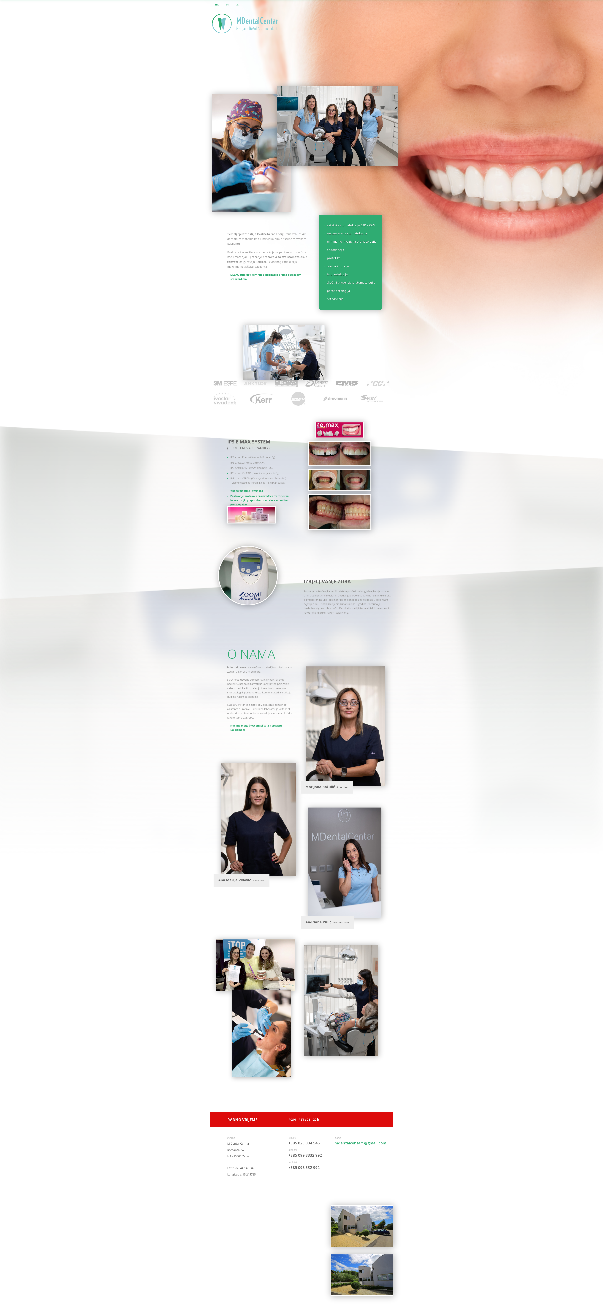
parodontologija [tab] (338, 291)
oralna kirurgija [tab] (338, 266)
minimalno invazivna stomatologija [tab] (351, 241)
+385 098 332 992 (304, 1167)
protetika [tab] (333, 258)
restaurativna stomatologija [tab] (347, 233)
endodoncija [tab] (335, 250)
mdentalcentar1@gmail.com (360, 1143)
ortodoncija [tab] (335, 299)
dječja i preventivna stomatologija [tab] (351, 282)
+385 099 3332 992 (305, 1155)
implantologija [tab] (337, 274)
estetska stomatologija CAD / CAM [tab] (351, 225)
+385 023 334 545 (304, 1143)
